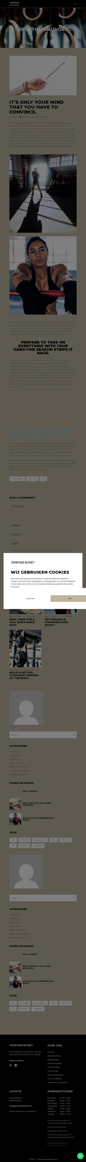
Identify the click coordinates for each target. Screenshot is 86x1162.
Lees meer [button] (15, 587)
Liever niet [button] (30, 598)
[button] (80, 1156)
